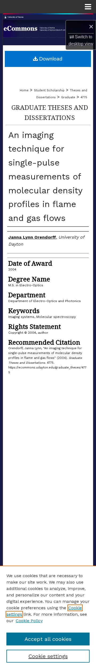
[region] (48, 617)
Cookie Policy (29, 620)
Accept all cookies (48, 639)
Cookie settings (48, 656)
